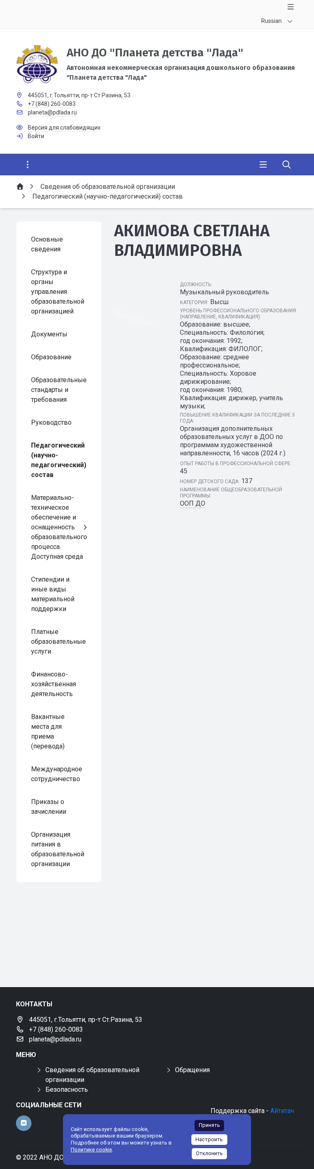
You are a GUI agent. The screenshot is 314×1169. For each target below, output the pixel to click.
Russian (271, 21)
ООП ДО (192, 503)
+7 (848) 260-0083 (52, 104)
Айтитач (282, 1111)
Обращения (192, 1070)
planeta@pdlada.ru (52, 112)
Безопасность (66, 1089)
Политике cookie (91, 1150)
